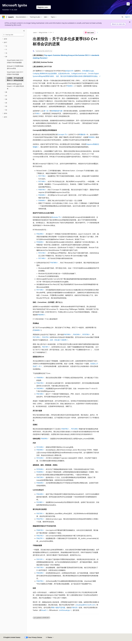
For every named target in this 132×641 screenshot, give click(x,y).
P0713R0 (39, 290)
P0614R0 (39, 394)
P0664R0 (40, 315)
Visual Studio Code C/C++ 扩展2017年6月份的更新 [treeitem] (15, 61)
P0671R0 (39, 567)
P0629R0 (39, 234)
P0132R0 (39, 447)
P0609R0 (44, 438)
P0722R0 (39, 458)
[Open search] (122, 17)
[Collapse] (24, 30)
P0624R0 (39, 494)
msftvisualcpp (64, 610)
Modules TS (56, 217)
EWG (37, 113)
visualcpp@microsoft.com (85, 605)
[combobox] (13, 34)
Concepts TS (61, 134)
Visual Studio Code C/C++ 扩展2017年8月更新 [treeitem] (15, 73)
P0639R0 (39, 450)
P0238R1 (39, 502)
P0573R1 (39, 513)
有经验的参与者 (56, 111)
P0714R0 (41, 258)
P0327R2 (45, 337)
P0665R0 (39, 483)
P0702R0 (39, 469)
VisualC (43, 610)
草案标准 (82, 134)
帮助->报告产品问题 (58, 607)
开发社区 (74, 607)
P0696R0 (91, 137)
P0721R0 (41, 253)
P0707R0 (85, 334)
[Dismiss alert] (128, 3)
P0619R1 (45, 347)
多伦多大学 (69, 71)
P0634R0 (39, 388)
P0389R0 (39, 472)
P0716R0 (41, 181)
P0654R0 (39, 573)
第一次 (46, 111)
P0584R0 (39, 242)
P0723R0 (74, 429)
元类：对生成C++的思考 (58, 340)
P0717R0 (41, 176)
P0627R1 (39, 538)
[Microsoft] (3, 17)
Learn (35, 32)
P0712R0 (36, 337)
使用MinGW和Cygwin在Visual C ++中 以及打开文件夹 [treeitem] (15, 86)
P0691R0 (41, 190)
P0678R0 (53, 263)
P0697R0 (64, 429)
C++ (51, 32)
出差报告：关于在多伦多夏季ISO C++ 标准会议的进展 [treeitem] (15, 79)
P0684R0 (36, 330)
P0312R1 (39, 559)
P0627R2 (39, 536)
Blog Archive (43, 32)
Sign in (127, 17)
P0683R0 (39, 378)
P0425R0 (76, 334)
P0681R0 (39, 530)
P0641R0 (39, 383)
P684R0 (69, 86)
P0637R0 (39, 581)
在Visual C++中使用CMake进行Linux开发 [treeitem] (15, 67)
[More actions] (97, 32)
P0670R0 (67, 334)
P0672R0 (39, 477)
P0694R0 (41, 195)
